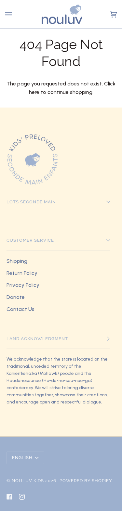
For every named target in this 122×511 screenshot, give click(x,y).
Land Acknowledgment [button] (37, 338)
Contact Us (20, 309)
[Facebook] (9, 497)
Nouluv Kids (28, 480)
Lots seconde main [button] (31, 201)
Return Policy (22, 273)
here (34, 92)
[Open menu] (9, 14)
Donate (16, 297)
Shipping (17, 261)
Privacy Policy (23, 285)
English (23, 457)
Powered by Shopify (86, 480)
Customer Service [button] (30, 240)
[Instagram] (22, 497)
